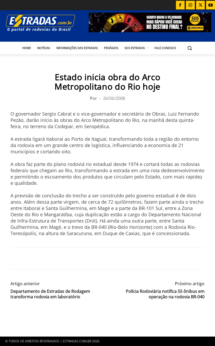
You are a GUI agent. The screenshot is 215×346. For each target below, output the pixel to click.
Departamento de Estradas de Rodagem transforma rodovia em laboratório (50, 294)
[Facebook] (180, 5)
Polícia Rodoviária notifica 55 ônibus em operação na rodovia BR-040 (165, 294)
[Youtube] (210, 5)
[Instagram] (190, 5)
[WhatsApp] (40, 258)
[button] (190, 48)
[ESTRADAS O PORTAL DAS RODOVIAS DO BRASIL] (46, 23)
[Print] (64, 258)
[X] (200, 5)
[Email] (52, 258)
